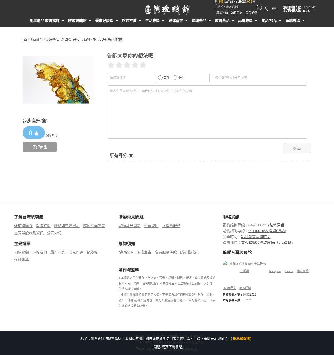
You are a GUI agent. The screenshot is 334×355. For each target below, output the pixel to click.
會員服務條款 (166, 252)
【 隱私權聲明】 (241, 339)
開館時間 (43, 226)
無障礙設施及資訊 (29, 233)
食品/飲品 (269, 21)
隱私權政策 (189, 252)
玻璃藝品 (222, 21)
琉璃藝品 (222, 12)
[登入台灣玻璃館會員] (266, 10)
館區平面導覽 (94, 226)
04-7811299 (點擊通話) (266, 225)
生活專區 (152, 21)
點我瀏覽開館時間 (255, 237)
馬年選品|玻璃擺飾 (45, 21)
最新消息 (57, 252)
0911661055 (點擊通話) (267, 231)
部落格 (92, 252)
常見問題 (75, 252)
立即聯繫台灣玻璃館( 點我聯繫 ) (267, 243)
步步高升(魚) (102, 40)
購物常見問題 (130, 226)
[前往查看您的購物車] (273, 10)
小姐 (181, 78)
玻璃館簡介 (23, 226)
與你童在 (175, 21)
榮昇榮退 (237, 12)
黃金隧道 (251, 12)
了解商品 (40, 147)
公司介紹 (54, 233)
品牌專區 (245, 21)
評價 (118, 40)
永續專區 (293, 21)
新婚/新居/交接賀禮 (75, 40)
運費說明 (151, 226)
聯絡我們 (39, 252)
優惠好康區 (104, 21)
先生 (166, 78)
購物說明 (126, 252)
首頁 (23, 40)
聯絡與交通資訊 (67, 226)
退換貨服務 (171, 226)
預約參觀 (21, 252)
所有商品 (36, 40)
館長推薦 (129, 21)
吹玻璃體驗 (77, 21)
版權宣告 (144, 252)
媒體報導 (21, 260)
